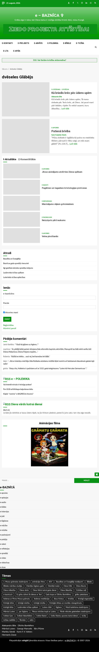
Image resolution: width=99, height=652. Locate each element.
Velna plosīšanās (21, 235)
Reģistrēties (8, 325)
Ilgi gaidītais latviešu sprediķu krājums (18, 268)
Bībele (89, 582)
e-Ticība (80, 43)
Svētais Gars (8, 616)
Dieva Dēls (68, 586)
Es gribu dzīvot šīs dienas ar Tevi (29, 595)
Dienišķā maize (54, 586)
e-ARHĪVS (38, 43)
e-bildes (3, 507)
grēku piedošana (81, 595)
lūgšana (59, 607)
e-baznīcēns (8, 294)
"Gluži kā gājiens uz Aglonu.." (26, 345)
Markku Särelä (8, 632)
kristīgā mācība (24, 603)
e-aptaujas (4, 498)
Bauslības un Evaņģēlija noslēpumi (69, 582)
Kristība (71, 599)
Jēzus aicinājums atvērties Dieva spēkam (21, 171)
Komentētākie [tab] (28, 159)
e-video (3, 558)
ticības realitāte (9, 620)
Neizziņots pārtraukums (21, 219)
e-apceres (55, 127)
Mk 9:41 (6, 410)
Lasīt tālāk (65, 109)
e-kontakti (7, 43)
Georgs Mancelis (24, 629)
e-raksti (45, 185)
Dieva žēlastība (66, 590)
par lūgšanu (23, 612)
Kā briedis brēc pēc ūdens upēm (26, 99)
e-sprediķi (4, 553)
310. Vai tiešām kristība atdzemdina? (49, 60)
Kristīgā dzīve (8, 603)
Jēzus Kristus (59, 599)
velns (32, 620)
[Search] (95, 47)
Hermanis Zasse (9, 635)
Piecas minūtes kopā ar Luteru (44, 612)
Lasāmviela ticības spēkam (13, 273)
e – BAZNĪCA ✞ (49, 15)
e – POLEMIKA (20, 378)
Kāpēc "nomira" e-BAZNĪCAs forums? (18, 394)
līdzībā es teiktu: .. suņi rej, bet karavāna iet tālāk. (30, 357)
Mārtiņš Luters (9, 612)
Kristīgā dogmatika (85, 599)
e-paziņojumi (47, 217)
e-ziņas (3, 567)
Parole (6, 303)
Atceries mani (11, 312)
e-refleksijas (47, 201)
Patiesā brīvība (26, 136)
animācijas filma (38, 582)
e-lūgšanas (56, 89)
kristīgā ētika (8, 607)
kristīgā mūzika (39, 603)
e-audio (3, 502)
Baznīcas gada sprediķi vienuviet (16, 263)
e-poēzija (65, 89)
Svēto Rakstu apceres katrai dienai (64, 616)
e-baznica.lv (8, 595)
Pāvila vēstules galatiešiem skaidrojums (75, 612)
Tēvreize (22, 620)
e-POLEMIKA (52, 43)
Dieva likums (81, 586)
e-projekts (23, 43)
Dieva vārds (24, 590)
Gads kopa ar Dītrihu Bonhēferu (58, 595)
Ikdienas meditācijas (42, 599)
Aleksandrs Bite (56, 96)
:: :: (70, 640)
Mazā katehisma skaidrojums (77, 607)
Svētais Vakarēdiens (24, 616)
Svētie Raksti (41, 616)
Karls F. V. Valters (24, 632)
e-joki (2, 516)
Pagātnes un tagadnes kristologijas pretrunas (21, 187)
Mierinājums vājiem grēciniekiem (21, 203)
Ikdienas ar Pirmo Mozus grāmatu (16, 599)
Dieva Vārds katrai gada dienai (44, 590)
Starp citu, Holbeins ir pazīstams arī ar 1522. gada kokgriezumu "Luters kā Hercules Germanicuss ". (47, 369)
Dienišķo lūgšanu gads (35, 586)
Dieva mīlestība (9, 590)
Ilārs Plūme (39, 629)
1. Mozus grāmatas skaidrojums (15, 582)
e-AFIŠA (16, 51)
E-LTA (5, 51)
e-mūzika (3, 530)
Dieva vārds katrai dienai (26, 404)
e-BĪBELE (67, 43)
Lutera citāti (47, 607)
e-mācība (3, 526)
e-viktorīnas (4, 563)
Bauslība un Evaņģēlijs (12, 259)
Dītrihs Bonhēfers (26, 626)
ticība (84, 616)
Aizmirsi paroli (9, 328)
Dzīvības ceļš (81, 590)
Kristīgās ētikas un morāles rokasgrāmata (65, 603)
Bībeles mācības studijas (12, 586)
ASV (50, 582)
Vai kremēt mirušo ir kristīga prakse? (17, 385)
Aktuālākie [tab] (10, 159)
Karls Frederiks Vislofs (58, 135)
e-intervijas (4, 512)
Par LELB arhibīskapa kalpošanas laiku (18, 389)
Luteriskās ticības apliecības (14, 277)
